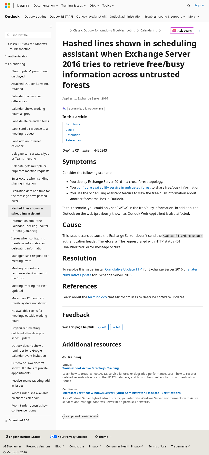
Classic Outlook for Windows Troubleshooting (104, 30)
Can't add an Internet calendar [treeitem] (26, 143)
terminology (97, 297)
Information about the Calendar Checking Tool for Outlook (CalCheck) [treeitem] (29, 226)
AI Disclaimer (12, 446)
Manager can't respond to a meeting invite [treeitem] (30, 258)
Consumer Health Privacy (123, 446)
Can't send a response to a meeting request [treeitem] (29, 131)
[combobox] (28, 35)
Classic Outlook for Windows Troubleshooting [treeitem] (27, 46)
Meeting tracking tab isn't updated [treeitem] (29, 288)
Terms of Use (157, 446)
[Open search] (189, 5)
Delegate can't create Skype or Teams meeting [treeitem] (30, 156)
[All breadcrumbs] (66, 30)
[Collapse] (50, 27)
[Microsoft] (7, 5)
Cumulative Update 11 (122, 269)
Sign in (199, 5)
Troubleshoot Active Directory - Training (90, 368)
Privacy (94, 446)
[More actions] (199, 30)
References (73, 140)
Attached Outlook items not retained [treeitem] (30, 86)
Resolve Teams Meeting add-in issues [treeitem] (31, 383)
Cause (70, 130)
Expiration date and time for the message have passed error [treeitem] (30, 196)
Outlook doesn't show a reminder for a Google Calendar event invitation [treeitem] (28, 351)
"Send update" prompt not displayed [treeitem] (29, 73)
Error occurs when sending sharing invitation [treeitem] (30, 181)
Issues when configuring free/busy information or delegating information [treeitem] (28, 243)
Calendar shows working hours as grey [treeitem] (28, 111)
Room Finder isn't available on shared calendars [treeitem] (29, 395)
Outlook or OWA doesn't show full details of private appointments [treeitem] (29, 368)
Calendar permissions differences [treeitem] (26, 98)
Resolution (73, 135)
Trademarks (179, 446)
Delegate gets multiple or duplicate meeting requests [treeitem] (30, 168)
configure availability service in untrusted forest (114, 187)
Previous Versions (38, 446)
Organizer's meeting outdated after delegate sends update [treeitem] (27, 333)
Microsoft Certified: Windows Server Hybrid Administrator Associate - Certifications (121, 393)
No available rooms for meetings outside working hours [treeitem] (29, 316)
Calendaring (148, 30)
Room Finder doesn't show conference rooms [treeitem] (29, 408)
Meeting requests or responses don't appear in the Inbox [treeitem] (29, 273)
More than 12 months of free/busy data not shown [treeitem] (29, 300)
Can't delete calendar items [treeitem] (30, 121)
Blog (58, 446)
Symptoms (73, 124)
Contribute (76, 446)
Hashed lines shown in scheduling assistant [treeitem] (27, 210)
